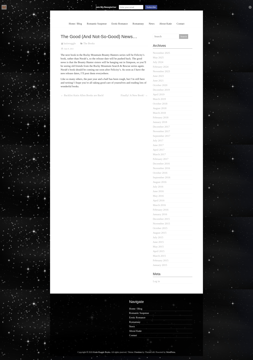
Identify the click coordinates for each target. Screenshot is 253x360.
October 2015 (160, 228)
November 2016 (161, 168)
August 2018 (159, 108)
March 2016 (159, 205)
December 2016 (161, 163)
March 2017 (159, 154)
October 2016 (160, 172)
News (151, 23)
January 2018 (160, 122)
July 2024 (158, 62)
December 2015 (161, 218)
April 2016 (158, 200)
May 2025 (158, 57)
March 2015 (159, 255)
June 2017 (158, 145)
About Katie (165, 23)
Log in (156, 281)
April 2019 (158, 94)
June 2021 (158, 80)
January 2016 (160, 214)
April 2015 (158, 251)
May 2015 (158, 246)
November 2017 (161, 131)
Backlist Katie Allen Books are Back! (82, 95)
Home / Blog (75, 23)
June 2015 (158, 241)
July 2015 (158, 237)
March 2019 (159, 99)
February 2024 (160, 66)
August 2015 (159, 232)
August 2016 (159, 182)
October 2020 (160, 85)
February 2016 (160, 209)
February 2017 (160, 158)
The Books (89, 43)
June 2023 (158, 75)
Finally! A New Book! (134, 95)
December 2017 (161, 126)
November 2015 (161, 223)
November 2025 (161, 52)
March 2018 (159, 112)
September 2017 (161, 135)
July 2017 (158, 140)
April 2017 (158, 149)
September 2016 (161, 177)
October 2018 (160, 103)
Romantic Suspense (97, 23)
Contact (180, 23)
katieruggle (70, 43)
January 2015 (160, 265)
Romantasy (138, 23)
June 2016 (158, 191)
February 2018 (160, 117)
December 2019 (161, 89)
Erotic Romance (119, 23)
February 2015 (160, 260)
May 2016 (158, 195)
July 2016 (158, 186)
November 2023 (161, 71)
